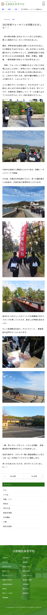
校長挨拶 (26, 558)
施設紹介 (26, 562)
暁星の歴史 (26, 571)
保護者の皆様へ (28, 580)
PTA (5, 490)
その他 (5, 494)
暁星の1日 (5, 571)
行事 (13, 19)
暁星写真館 (7, 512)
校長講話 (6, 517)
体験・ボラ (7, 499)
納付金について (7, 575)
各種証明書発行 (7, 584)
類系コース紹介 (7, 593)
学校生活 (6, 508)
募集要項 (26, 593)
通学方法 (26, 589)
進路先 (4, 589)
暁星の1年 (26, 567)
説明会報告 (7, 526)
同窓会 (5, 503)
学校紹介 (5, 558)
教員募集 (5, 597)
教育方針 (5, 562)
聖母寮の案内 (6, 567)
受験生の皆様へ (7, 580)
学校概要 (26, 584)
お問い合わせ (27, 575)
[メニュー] (43, 3)
